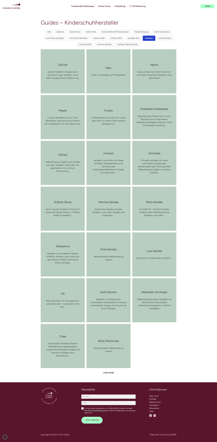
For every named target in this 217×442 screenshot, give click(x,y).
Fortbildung (119, 6)
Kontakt (152, 399)
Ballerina (60, 32)
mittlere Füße (99, 38)
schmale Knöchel (104, 44)
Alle (49, 32)
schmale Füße (85, 44)
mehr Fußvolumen (162, 32)
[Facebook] (150, 415)
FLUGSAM (171, 434)
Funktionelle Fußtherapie (82, 6)
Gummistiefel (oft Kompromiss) (115, 32)
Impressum (154, 405)
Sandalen (149, 38)
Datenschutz (155, 402)
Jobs (151, 411)
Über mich (154, 396)
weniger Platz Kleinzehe (127, 44)
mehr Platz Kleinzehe (78, 38)
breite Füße (91, 32)
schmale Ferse (165, 38)
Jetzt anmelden (92, 420)
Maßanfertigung (141, 32)
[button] (207, 6)
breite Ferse (75, 32)
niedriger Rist (133, 38)
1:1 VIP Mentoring (137, 6)
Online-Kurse (104, 6)
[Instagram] (154, 415)
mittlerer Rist (116, 38)
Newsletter (154, 408)
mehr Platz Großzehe (55, 38)
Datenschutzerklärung (95, 411)
